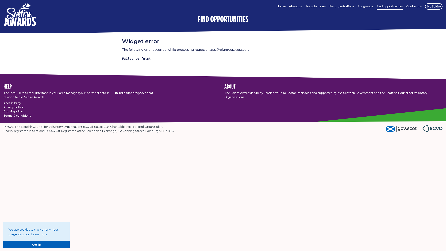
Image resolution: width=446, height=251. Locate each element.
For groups (365, 6)
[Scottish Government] (404, 130)
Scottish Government (358, 93)
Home (281, 6)
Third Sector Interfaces (295, 93)
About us (295, 6)
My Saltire (434, 6)
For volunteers (315, 6)
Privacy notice (13, 107)
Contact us (414, 6)
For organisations (341, 6)
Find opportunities (390, 6)
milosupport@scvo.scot (136, 93)
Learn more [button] (39, 234)
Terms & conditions (17, 115)
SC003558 (52, 131)
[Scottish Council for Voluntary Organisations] (432, 130)
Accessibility (12, 103)
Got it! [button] (36, 244)
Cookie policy (13, 111)
